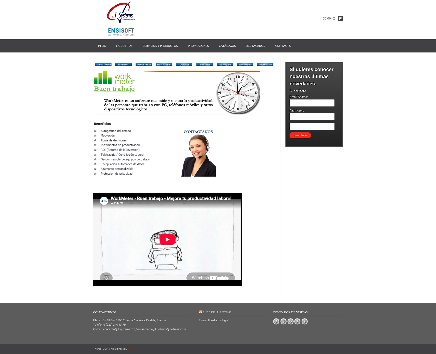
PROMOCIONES (198, 45)
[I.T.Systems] (121, 19)
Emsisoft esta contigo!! (214, 320)
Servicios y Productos (160, 45)
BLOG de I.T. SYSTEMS (217, 312)
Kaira (131, 348)
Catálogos (227, 45)
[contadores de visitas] (290, 324)
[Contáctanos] (197, 176)
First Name (297, 110)
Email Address (300, 97)
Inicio (102, 45)
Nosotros (124, 45)
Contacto (283, 45)
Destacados (255, 45)
